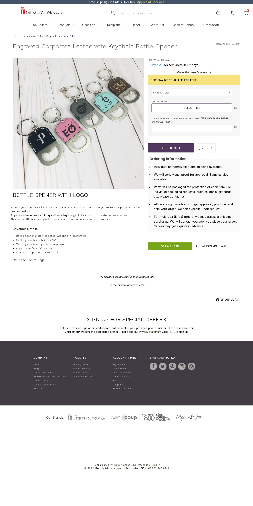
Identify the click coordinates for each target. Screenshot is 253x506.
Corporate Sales (42, 372)
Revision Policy (81, 368)
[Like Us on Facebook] (153, 366)
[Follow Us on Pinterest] (172, 366)
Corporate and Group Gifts (60, 36)
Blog (36, 368)
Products (64, 25)
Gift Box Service (121, 376)
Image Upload (160, 101)
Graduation (211, 25)
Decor (136, 25)
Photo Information (122, 372)
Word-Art (157, 25)
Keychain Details (25, 229)
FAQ (115, 380)
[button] (126, 284)
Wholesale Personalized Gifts (50, 376)
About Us (39, 364)
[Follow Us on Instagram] (182, 366)
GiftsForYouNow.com (113, 468)
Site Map (38, 388)
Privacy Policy (81, 364)
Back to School (183, 25)
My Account (119, 364)
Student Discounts (123, 388)
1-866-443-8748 (159, 468)
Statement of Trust (83, 376)
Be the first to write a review (126, 285)
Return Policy (80, 372)
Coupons (118, 384)
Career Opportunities (45, 384)
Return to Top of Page (28, 260)
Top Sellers (39, 25)
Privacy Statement (150, 331)
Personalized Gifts (33, 36)
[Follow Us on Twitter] (163, 366)
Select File (192, 107)
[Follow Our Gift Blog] (191, 366)
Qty (201, 148)
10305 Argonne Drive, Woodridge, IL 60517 (137, 465)
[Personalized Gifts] (41, 13)
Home (16, 36)
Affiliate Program (43, 380)
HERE (172, 331)
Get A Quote (170, 246)
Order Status (119, 368)
